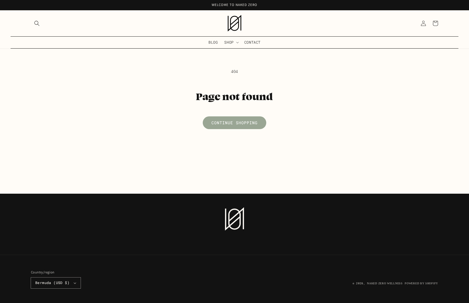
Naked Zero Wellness (385, 283)
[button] (37, 23)
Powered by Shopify (421, 283)
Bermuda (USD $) (52, 282)
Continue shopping (234, 122)
